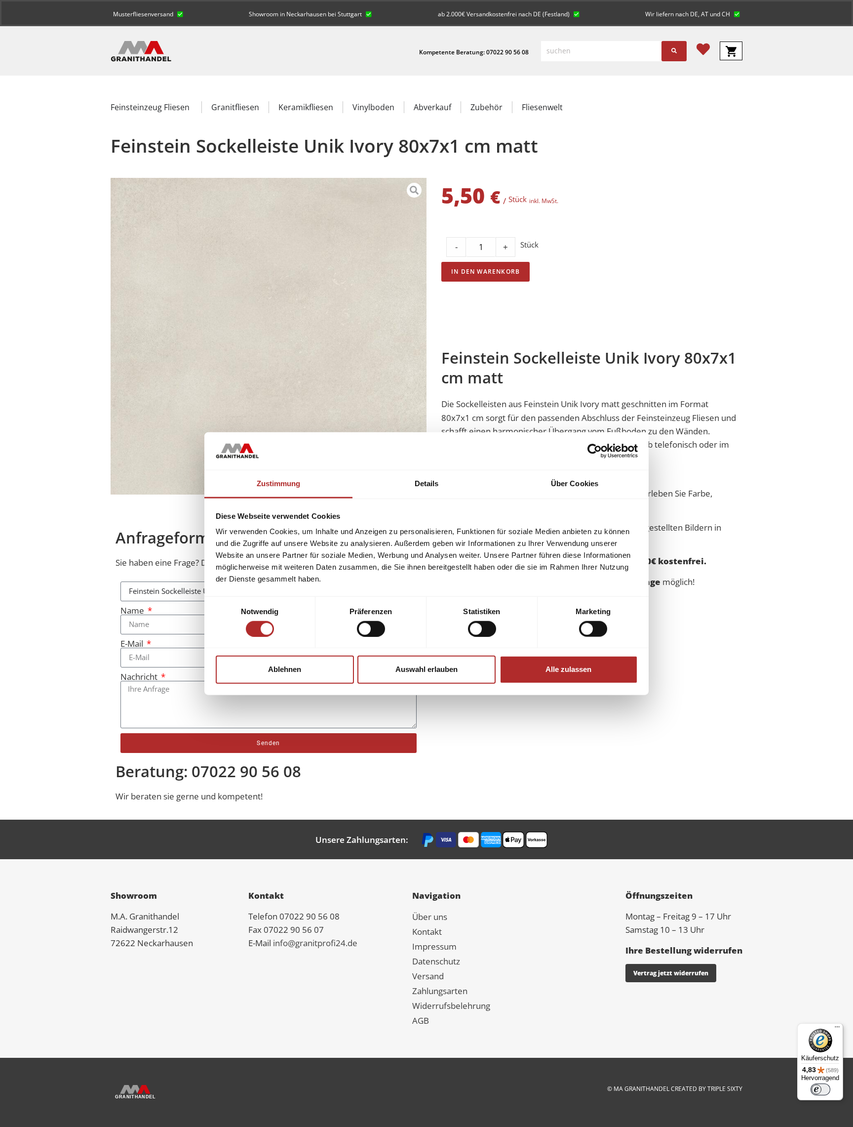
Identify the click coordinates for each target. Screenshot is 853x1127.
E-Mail (132, 643)
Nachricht (139, 676)
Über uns (429, 916)
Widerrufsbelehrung (451, 1005)
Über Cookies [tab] (574, 483)
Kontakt (427, 931)
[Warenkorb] (731, 51)
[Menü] (837, 1029)
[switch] (371, 628)
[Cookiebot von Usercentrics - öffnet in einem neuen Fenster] (594, 451)
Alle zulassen (568, 669)
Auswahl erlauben (426, 669)
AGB (420, 1020)
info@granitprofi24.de (315, 943)
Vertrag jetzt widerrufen (670, 973)
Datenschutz (436, 961)
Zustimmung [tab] (279, 483)
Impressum (434, 946)
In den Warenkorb (485, 271)
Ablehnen (284, 669)
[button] (148, 13)
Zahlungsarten (439, 991)
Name (133, 610)
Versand (428, 976)
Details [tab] (427, 483)
